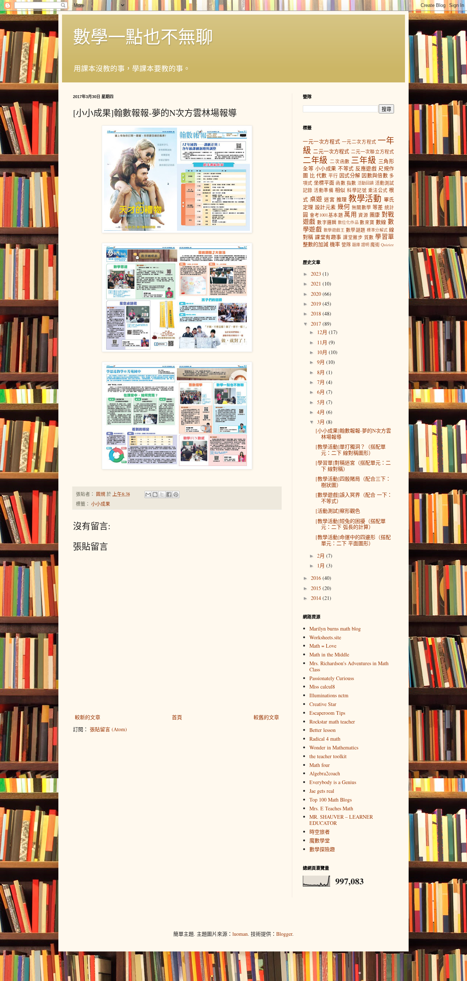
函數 (340, 183)
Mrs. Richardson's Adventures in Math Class (349, 666)
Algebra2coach (324, 773)
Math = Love (322, 645)
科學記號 (357, 190)
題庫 (356, 244)
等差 (378, 206)
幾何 (343, 206)
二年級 (315, 159)
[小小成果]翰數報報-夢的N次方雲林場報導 (353, 433)
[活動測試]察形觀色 (338, 510)
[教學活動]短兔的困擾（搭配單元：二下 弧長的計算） (351, 524)
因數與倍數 (374, 175)
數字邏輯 (327, 222)
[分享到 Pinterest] (176, 494)
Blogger (284, 933)
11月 (323, 342)
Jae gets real (321, 790)
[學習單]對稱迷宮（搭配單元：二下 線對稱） (353, 465)
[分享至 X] (162, 494)
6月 (321, 391)
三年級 (363, 159)
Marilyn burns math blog (335, 628)
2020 (317, 293)
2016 (317, 577)
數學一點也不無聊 (143, 36)
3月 (321, 421)
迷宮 (329, 199)
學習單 (384, 236)
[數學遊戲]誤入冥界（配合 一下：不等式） (354, 497)
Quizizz (387, 244)
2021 (317, 283)
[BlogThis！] (155, 494)
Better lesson (322, 729)
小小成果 (100, 504)
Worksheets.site (325, 637)
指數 (351, 183)
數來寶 (367, 222)
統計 (389, 207)
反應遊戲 (366, 168)
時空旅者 (319, 831)
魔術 (375, 244)
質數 (369, 237)
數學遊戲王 (334, 230)
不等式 (346, 168)
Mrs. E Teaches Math (331, 808)
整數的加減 (315, 244)
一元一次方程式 (321, 141)
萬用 (350, 214)
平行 (333, 175)
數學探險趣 (322, 849)
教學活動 (364, 198)
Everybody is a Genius (332, 782)
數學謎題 (356, 230)
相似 (340, 189)
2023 (317, 273)
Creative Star (322, 704)
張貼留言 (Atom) (108, 729)
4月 (321, 411)
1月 (321, 565)
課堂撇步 (353, 237)
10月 (323, 352)
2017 (317, 323)
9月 (321, 361)
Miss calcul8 (322, 686)
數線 (381, 221)
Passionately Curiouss (331, 678)
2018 (317, 313)
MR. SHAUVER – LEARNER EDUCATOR (341, 819)
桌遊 (316, 199)
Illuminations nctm (328, 695)
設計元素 (325, 206)
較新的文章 (87, 717)
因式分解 (349, 175)
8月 (321, 372)
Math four (319, 764)
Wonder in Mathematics (333, 747)
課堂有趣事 (328, 236)
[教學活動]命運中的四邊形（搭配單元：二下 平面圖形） (353, 540)
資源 (363, 215)
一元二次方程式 (359, 142)
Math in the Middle (329, 654)
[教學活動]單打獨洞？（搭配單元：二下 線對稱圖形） (351, 449)
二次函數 (340, 161)
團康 (375, 214)
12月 (323, 332)
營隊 (346, 244)
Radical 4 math (324, 738)
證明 (365, 244)
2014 (317, 597)
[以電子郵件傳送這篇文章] (148, 494)
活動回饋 (366, 183)
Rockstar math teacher (332, 721)
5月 (321, 402)
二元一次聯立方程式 (372, 151)
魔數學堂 (319, 840)
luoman (240, 933)
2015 (317, 588)
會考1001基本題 (326, 215)
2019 (317, 303)
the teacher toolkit (328, 756)
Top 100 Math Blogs (330, 799)
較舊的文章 (266, 717)
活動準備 (323, 190)
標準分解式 (377, 230)
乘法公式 (378, 190)
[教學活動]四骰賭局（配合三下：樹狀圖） (353, 481)
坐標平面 (324, 182)
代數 (321, 175)
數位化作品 (348, 222)
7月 (321, 382)
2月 (321, 555)
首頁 (177, 717)
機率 (335, 244)
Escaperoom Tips (327, 712)
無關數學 (361, 207)
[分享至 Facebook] (169, 494)
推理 (341, 199)
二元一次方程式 (331, 151)
